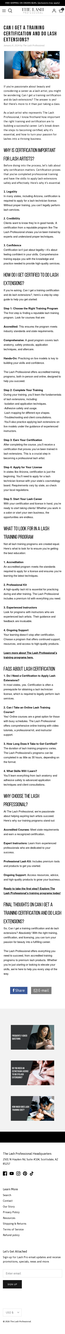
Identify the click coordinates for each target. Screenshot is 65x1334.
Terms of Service (13, 1229)
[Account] (53, 11)
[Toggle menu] (4, 11)
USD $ (9, 1312)
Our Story (9, 1206)
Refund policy (11, 1235)
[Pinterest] (25, 1173)
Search (7, 1195)
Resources (9, 1217)
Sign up (12, 1284)
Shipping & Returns (14, 1223)
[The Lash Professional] (32, 11)
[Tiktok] (32, 1173)
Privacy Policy (11, 1212)
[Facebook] (5, 1173)
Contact (8, 1200)
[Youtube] (12, 1173)
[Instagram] (18, 1173)
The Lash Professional (20, 1321)
